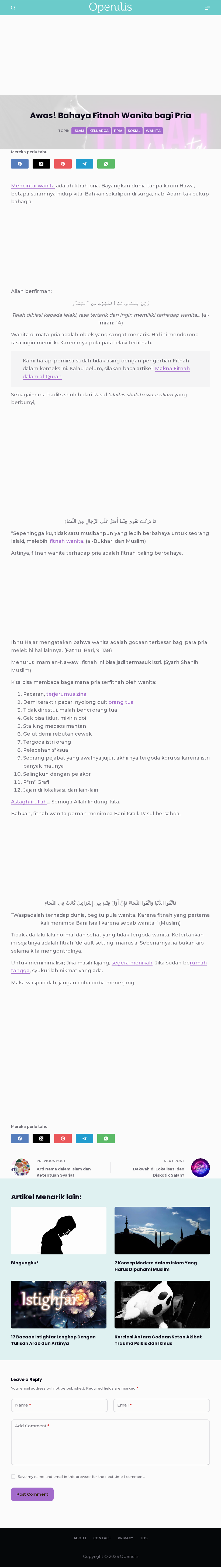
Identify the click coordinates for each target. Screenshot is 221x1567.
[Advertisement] (110, 55)
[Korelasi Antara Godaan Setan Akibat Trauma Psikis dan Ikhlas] (162, 1304)
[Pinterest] (63, 164)
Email (124, 1405)
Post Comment (32, 1494)
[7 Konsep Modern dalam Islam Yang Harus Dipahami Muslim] (162, 1230)
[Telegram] (84, 164)
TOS (143, 1538)
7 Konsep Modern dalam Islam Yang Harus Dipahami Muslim (156, 1266)
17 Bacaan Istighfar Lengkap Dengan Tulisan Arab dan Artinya (53, 1340)
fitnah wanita (66, 541)
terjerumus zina (66, 694)
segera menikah (132, 963)
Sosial (134, 131)
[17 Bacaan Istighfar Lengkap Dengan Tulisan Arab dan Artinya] (58, 1304)
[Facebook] (20, 164)
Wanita (153, 131)
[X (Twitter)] (41, 164)
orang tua (121, 702)
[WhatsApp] (106, 164)
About (80, 1538)
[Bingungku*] (58, 1230)
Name (23, 1405)
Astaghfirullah (29, 802)
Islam (79, 131)
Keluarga (99, 131)
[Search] (13, 8)
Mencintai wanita (33, 186)
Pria (118, 131)
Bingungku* (25, 1263)
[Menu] (207, 7)
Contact (102, 1538)
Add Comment (32, 1425)
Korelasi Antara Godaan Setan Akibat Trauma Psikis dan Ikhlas (158, 1340)
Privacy (125, 1538)
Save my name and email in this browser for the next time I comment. (81, 1476)
